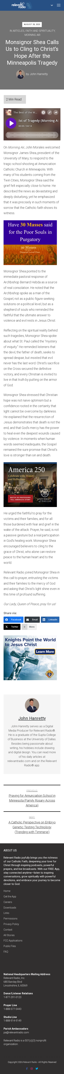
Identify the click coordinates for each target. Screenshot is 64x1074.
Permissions (10, 918)
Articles (18, 30)
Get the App (10, 896)
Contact (8, 929)
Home (7, 891)
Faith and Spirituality (40, 30)
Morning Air (32, 35)
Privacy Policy (11, 924)
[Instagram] (31, 1068)
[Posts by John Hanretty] (21, 74)
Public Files (10, 946)
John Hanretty (39, 74)
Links (6, 913)
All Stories (9, 935)
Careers (8, 902)
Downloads (10, 907)
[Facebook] (27, 1068)
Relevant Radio (30, 1062)
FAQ (6, 951)
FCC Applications (13, 940)
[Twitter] (36, 1068)
